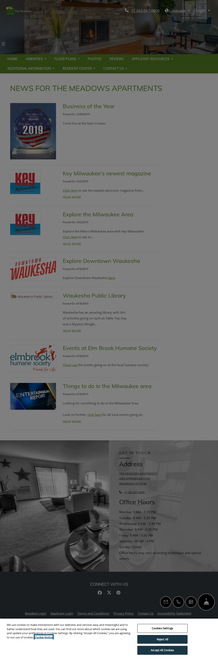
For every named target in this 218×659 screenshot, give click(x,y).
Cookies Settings (162, 628)
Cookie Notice (44, 637)
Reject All (162, 639)
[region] (109, 639)
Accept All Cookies (162, 650)
